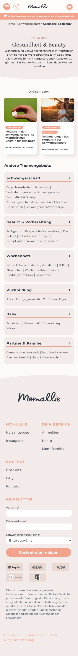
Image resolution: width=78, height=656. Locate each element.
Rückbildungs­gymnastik (23, 299)
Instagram (14, 441)
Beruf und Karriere (55, 352)
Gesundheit (44, 275)
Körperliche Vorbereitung (43, 231)
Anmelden (50, 432)
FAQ (9, 478)
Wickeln (12, 328)
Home (10, 23)
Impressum (12, 635)
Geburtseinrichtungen (34, 236)
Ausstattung (51, 323)
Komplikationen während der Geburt (32, 241)
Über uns (13, 470)
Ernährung (42, 187)
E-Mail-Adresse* (16, 521)
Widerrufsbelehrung (18, 640)
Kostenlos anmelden (38, 552)
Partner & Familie (24, 343)
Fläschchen (14, 270)
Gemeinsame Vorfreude (23, 352)
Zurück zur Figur (55, 299)
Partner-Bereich (18, 357)
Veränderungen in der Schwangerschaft (34, 192)
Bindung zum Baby (20, 275)
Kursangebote (17, 432)
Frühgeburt (14, 231)
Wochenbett (18, 256)
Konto (47, 441)
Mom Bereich (53, 449)
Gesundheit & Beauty (21, 197)
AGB (53, 635)
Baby (11, 314)
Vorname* (12, 507)
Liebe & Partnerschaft (47, 357)
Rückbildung (19, 290)
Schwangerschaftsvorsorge (45, 207)
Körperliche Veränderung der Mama (31, 265)
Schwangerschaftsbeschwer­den (29, 202)
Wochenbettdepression (41, 270)
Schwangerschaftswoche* (23, 534)
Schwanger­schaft (29, 23)
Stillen (63, 265)
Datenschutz (35, 635)
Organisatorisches (19, 187)
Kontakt (12, 486)
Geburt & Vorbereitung (29, 222)
